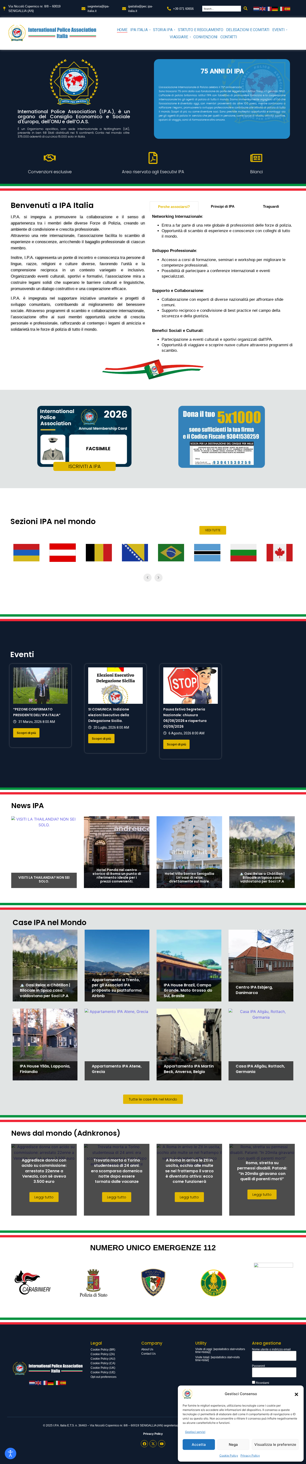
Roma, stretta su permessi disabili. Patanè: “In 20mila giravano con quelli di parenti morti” (262, 1171)
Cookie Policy (228, 1455)
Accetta (199, 1444)
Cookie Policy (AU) (103, 1358)
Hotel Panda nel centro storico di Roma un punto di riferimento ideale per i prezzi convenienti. (117, 875)
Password (258, 1365)
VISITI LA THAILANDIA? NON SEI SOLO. (44, 879)
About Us (147, 1349)
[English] (263, 8)
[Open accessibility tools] (10, 1453)
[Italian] (281, 8)
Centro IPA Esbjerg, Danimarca (254, 989)
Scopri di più (26, 733)
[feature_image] (40, 685)
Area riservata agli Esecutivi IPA (153, 172)
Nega (233, 1444)
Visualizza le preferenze (275, 1444)
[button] (296, 1393)
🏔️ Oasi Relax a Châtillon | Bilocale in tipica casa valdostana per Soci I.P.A (262, 877)
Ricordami (262, 1382)
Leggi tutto (44, 1197)
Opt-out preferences (103, 1377)
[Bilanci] (256, 157)
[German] (275, 8)
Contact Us (148, 1353)
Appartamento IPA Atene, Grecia (117, 1068)
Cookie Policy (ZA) (103, 1354)
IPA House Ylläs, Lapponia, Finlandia (45, 1068)
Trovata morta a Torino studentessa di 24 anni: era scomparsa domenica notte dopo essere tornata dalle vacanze (116, 1171)
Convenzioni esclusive (50, 172)
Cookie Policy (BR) (103, 1349)
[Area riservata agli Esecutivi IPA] (153, 157)
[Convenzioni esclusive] (50, 157)
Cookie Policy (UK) (103, 1367)
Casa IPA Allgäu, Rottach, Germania (260, 1068)
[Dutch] (256, 8)
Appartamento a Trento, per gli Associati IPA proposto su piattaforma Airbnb (117, 988)
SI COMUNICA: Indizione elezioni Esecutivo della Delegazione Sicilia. (108, 715)
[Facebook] (144, 1443)
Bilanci (256, 172)
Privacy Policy (250, 1455)
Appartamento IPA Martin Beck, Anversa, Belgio (189, 1068)
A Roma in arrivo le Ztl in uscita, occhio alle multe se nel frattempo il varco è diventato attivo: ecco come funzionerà (189, 1171)
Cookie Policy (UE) (103, 1372)
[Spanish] (287, 8)
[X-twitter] (153, 1443)
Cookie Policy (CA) (103, 1363)
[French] (269, 8)
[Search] (245, 8)
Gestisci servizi (195, 1432)
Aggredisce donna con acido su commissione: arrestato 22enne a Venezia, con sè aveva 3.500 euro (44, 1171)
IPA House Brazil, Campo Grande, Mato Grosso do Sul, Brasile (188, 990)
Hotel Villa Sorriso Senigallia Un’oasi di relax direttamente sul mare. (189, 877)
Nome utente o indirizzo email (271, 1349)
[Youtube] (161, 1443)
